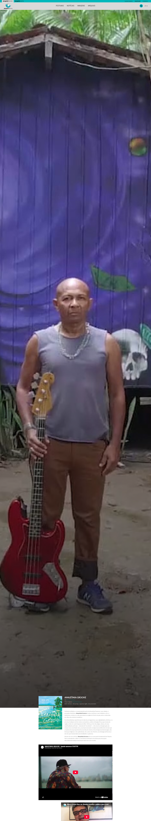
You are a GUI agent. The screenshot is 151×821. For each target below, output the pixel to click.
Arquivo (91, 5)
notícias (70, 5)
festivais (60, 5)
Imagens (81, 5)
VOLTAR (2, 11)
